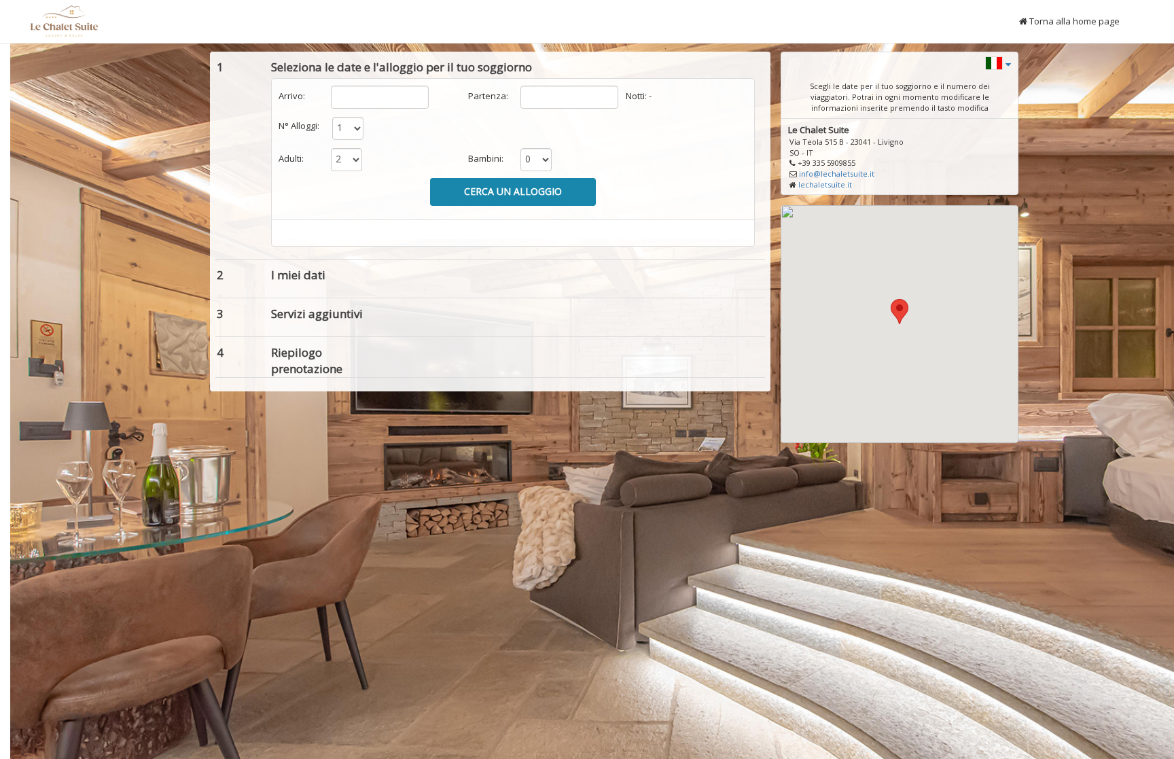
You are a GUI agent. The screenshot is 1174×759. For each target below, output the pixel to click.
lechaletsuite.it (825, 184)
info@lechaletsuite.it (836, 174)
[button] (998, 62)
